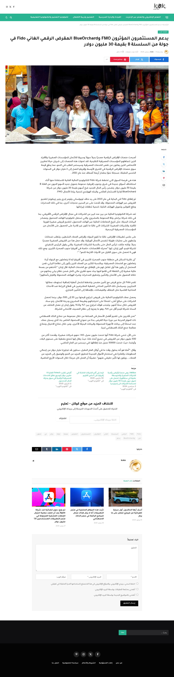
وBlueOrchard (129, 438)
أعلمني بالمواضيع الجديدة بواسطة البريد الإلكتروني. (114, 595)
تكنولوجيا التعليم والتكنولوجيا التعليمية (49, 17)
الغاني (106, 434)
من (139, 438)
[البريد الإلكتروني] (164, 185)
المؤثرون (97, 434)
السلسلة (114, 434)
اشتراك (62, 419)
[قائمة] (166, 17)
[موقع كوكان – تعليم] (159, 7)
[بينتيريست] (164, 178)
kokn (152, 52)
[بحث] (11, 17)
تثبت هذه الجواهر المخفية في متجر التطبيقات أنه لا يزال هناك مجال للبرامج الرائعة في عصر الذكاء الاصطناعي (87, 514)
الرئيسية (166, 25)
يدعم (118, 438)
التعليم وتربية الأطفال (83, 17)
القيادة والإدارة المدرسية (110, 17)
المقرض (74, 434)
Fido (139, 434)
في (46, 434)
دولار (51, 434)
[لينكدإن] (164, 171)
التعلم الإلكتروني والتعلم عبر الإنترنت (143, 17)
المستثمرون (86, 434)
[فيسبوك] (164, 157)
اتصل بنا (55, 663)
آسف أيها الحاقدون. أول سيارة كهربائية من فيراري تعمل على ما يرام (126, 513)
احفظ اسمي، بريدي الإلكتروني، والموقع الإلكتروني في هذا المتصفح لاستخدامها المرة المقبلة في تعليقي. (93, 584)
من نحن (119, 663)
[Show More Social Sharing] (106, 59)
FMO (132, 434)
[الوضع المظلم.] (6, 17)
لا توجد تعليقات (130, 52)
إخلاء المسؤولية (105, 663)
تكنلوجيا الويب (163, 32)
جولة (58, 434)
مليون (39, 434)
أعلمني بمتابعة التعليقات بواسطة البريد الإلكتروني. (115, 589)
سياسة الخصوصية (70, 663)
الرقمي (124, 434)
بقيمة (66, 434)
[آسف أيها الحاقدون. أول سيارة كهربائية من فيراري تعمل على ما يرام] (125, 497)
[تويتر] (164, 164)
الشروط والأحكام (89, 663)
